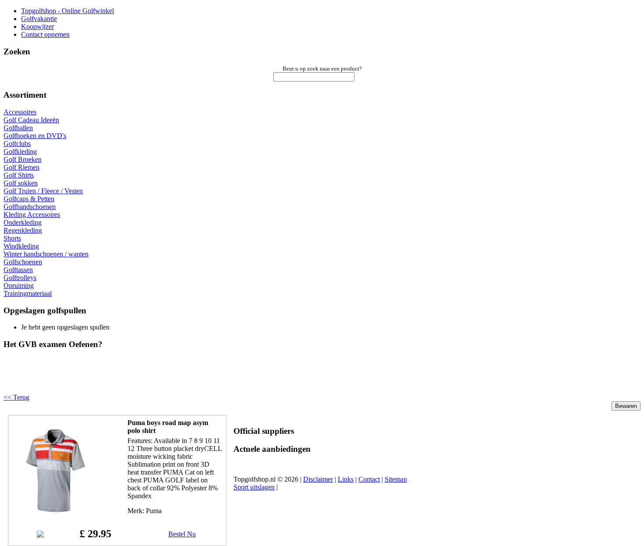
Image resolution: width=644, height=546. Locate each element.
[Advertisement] (114, 378)
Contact (369, 479)
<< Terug (16, 397)
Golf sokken (21, 183)
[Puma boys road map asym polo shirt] (55, 512)
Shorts (12, 238)
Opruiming (19, 285)
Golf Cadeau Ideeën (31, 120)
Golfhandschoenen (30, 206)
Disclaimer (318, 479)
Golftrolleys (20, 277)
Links (346, 479)
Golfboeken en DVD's (35, 135)
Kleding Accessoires (32, 214)
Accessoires (20, 112)
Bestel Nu (182, 534)
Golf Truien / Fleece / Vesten (43, 191)
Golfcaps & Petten (29, 198)
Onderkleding (23, 222)
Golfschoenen (23, 262)
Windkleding (21, 246)
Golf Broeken (23, 159)
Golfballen (18, 127)
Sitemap (396, 479)
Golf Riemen (21, 167)
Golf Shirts (19, 175)
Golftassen (18, 269)
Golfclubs (17, 143)
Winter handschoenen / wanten (46, 254)
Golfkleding (20, 151)
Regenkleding (23, 230)
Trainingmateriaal (28, 293)
